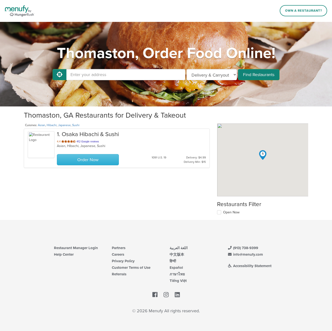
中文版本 (177, 254)
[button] (263, 155)
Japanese (64, 125)
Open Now (231, 212)
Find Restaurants (258, 74)
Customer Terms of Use (131, 267)
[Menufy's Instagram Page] (166, 295)
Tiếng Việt (178, 281)
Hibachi (52, 125)
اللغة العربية (179, 248)
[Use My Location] (59, 74)
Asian (41, 125)
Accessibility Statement (251, 266)
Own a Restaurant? (303, 11)
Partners (118, 248)
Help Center (64, 254)
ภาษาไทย (177, 274)
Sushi (75, 125)
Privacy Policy (123, 261)
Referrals (119, 274)
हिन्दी (173, 261)
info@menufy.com (247, 254)
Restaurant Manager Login (76, 248)
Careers (118, 254)
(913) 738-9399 (245, 248)
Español (176, 267)
